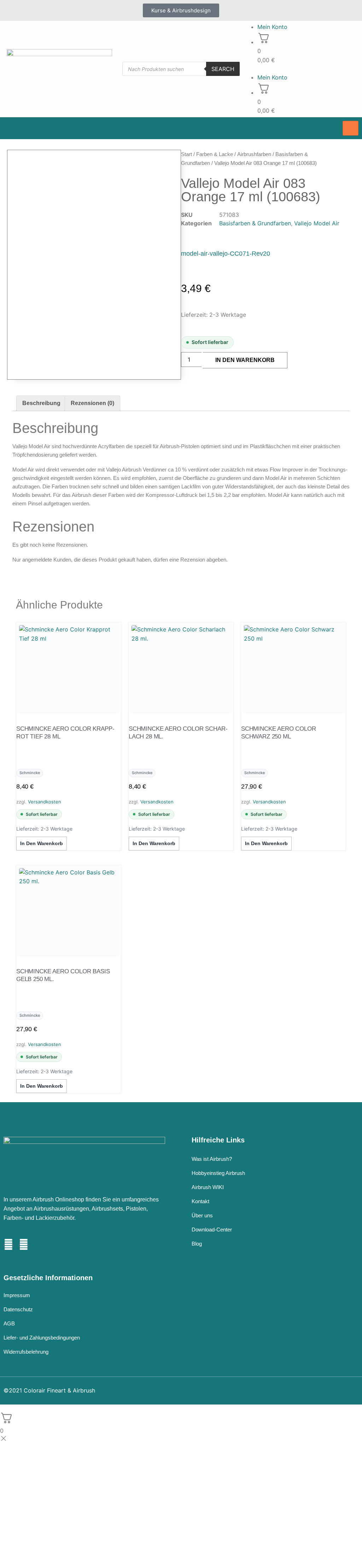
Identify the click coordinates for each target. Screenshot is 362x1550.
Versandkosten (44, 801)
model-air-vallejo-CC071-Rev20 (225, 253)
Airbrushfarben (254, 154)
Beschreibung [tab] (41, 403)
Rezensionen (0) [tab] (92, 403)
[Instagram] (8, 1245)
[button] (301, 69)
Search (222, 68)
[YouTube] (24, 1245)
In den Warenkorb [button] (41, 843)
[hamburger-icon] (350, 128)
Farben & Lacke (214, 154)
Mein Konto (272, 26)
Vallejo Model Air (316, 223)
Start (186, 154)
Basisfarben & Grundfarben (255, 223)
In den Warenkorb (245, 360)
